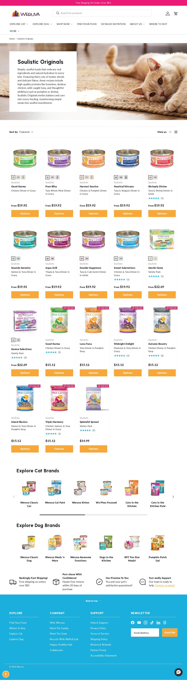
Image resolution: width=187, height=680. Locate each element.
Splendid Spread (89, 421)
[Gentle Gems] (162, 238)
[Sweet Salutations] (127, 238)
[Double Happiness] (93, 238)
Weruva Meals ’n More (55, 559)
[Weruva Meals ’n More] (55, 542)
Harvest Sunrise (89, 186)
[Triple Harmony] (59, 398)
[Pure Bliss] (59, 157)
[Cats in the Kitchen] (132, 488)
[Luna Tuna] (93, 320)
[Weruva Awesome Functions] (80, 542)
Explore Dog (41, 24)
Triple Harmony (54, 421)
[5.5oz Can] (18, 177)
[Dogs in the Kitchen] (106, 542)
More (13, 31)
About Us (136, 24)
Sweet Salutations (124, 267)
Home (12, 39)
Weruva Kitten (80, 502)
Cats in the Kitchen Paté (157, 504)
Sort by (13, 131)
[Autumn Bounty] (162, 320)
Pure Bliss (51, 186)
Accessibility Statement (103, 655)
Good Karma (18, 186)
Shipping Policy (99, 639)
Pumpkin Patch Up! (158, 559)
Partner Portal (98, 650)
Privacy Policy (98, 628)
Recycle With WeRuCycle (64, 639)
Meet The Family (59, 628)
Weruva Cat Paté (55, 502)
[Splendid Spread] (93, 398)
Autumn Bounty (157, 343)
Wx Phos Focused (106, 502)
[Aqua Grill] (59, 238)
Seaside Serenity (21, 267)
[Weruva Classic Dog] (29, 542)
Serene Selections (21, 349)
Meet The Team (58, 633)
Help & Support (99, 622)
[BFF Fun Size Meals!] (132, 542)
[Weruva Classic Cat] (29, 488)
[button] (176, 13)
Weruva (20, 667)
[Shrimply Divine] (162, 157)
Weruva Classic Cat (29, 504)
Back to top (92, 600)
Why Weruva (57, 622)
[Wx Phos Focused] (106, 488)
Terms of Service (99, 633)
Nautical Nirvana (124, 186)
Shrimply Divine (157, 186)
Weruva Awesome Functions (80, 559)
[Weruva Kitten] (80, 488)
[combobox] (102, 13)
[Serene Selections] (24, 320)
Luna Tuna (86, 343)
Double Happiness (90, 267)
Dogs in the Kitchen (106, 559)
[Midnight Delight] (127, 320)
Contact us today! (165, 585)
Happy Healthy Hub (61, 644)
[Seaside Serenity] (24, 238)
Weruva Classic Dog (29, 559)
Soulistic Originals (25, 39)
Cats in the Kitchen (132, 504)
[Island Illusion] (24, 398)
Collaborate (56, 650)
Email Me (170, 632)
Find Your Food (87, 24)
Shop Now (63, 24)
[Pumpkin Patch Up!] (157, 542)
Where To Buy (158, 24)
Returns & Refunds (100, 644)
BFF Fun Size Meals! (132, 559)
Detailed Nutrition (113, 24)
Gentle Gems (155, 267)
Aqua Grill (51, 267)
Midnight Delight (124, 343)
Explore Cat (17, 24)
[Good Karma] (24, 157)
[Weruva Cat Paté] (55, 488)
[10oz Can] (23, 177)
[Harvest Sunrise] (93, 157)
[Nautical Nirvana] (127, 157)
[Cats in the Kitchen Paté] (157, 488)
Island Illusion (19, 421)
